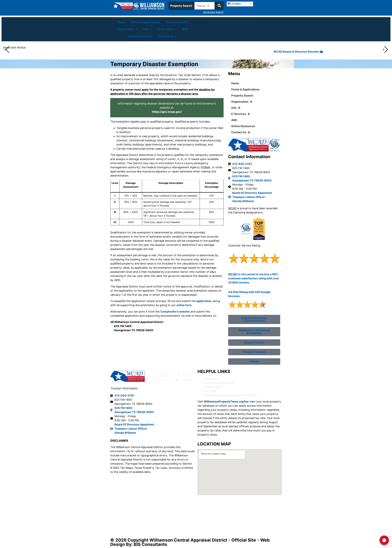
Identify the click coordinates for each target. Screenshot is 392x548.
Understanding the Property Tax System (230, 395)
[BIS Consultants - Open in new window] (196, 516)
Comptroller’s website (175, 311)
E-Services (165, 29)
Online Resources (140, 36)
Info (146, 29)
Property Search (176, 22)
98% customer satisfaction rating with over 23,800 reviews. (253, 278)
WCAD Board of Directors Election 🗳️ (51, 51)
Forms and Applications (219, 382)
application (203, 301)
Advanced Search (213, 12)
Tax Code (210, 391)
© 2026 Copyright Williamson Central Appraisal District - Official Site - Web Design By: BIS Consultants (190, 542)
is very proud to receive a (250, 274)
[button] (200, 21)
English (236, 3)
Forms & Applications (145, 22)
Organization (125, 29)
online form (184, 305)
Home (121, 22)
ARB (185, 29)
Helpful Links (212, 387)
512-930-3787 (242, 164)
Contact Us (165, 36)
